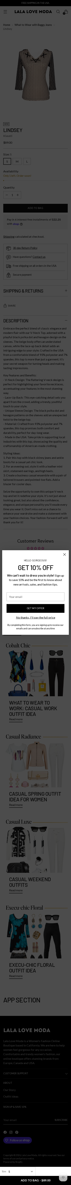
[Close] (64, 554)
